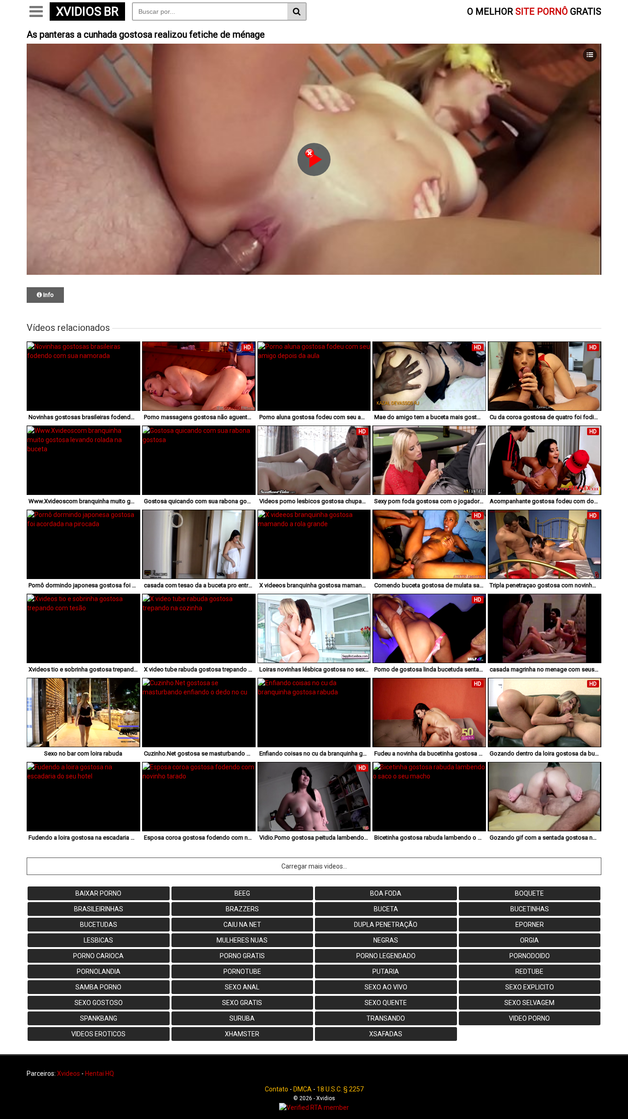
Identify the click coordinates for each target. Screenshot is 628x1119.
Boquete (529, 893)
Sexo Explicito (529, 987)
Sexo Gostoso (98, 1002)
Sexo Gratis (242, 1002)
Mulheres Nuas (242, 940)
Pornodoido (529, 956)
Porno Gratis (242, 956)
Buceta (386, 909)
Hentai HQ (99, 1073)
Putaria (385, 971)
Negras (385, 940)
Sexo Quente (386, 1002)
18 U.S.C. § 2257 (340, 1089)
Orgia (529, 940)
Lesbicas (98, 940)
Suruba (242, 1018)
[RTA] (314, 1107)
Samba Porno (98, 987)
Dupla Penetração (385, 924)
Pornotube (242, 971)
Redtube (529, 971)
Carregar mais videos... (314, 866)
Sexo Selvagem (529, 1002)
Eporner (529, 924)
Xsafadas (385, 1034)
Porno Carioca (98, 956)
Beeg (242, 893)
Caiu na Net (242, 924)
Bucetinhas (529, 909)
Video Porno (529, 1018)
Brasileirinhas (98, 909)
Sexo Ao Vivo (386, 987)
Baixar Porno (98, 893)
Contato (276, 1089)
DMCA (302, 1089)
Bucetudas (98, 924)
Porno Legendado (386, 956)
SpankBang (98, 1018)
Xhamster (242, 1034)
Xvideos (68, 1073)
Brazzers (242, 909)
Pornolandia (98, 971)
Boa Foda (385, 893)
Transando (385, 1018)
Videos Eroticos (98, 1034)
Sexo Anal (242, 987)
